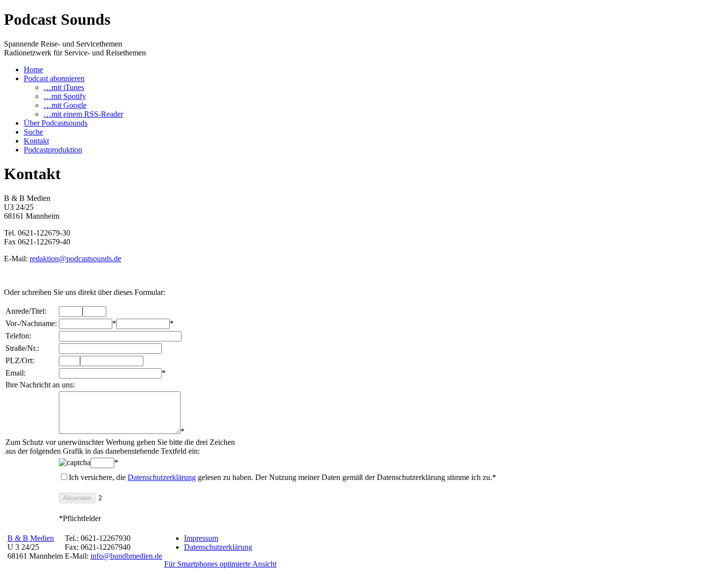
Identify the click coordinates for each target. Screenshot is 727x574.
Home (33, 69)
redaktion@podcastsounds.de (75, 258)
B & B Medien (30, 538)
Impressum (201, 538)
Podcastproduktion (53, 149)
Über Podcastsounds (56, 123)
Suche (33, 132)
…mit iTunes (64, 87)
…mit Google (65, 105)
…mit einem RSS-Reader (83, 114)
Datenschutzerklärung (162, 477)
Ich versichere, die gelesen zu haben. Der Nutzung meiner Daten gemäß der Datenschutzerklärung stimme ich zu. (282, 477)
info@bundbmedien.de (126, 556)
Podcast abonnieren (54, 78)
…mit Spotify (65, 96)
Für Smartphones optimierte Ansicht (220, 564)
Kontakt (36, 141)
